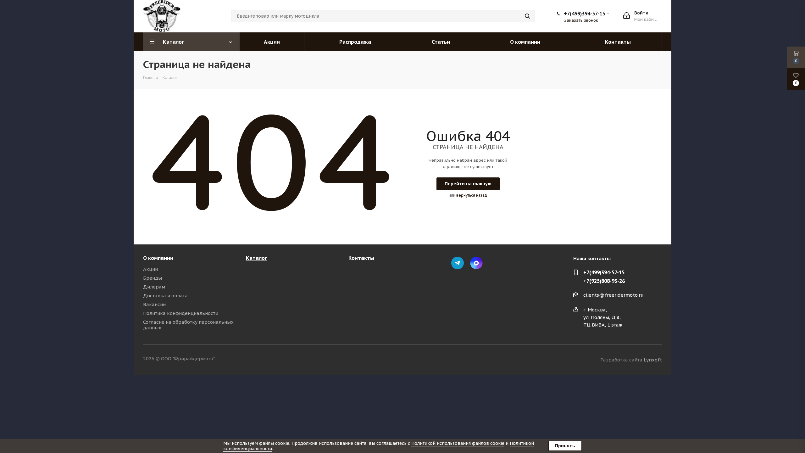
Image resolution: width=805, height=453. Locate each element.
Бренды (152, 278)
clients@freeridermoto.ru (613, 295)
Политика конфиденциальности (180, 313)
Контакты (361, 258)
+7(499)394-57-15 (584, 13)
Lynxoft (653, 360)
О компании (158, 258)
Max (476, 263)
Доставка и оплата (165, 296)
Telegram (457, 263)
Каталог (256, 258)
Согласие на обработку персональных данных (188, 325)
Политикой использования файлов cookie (457, 443)
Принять (565, 446)
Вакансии (154, 304)
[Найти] (527, 16)
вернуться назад (471, 195)
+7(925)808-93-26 (604, 281)
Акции (150, 269)
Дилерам (154, 287)
